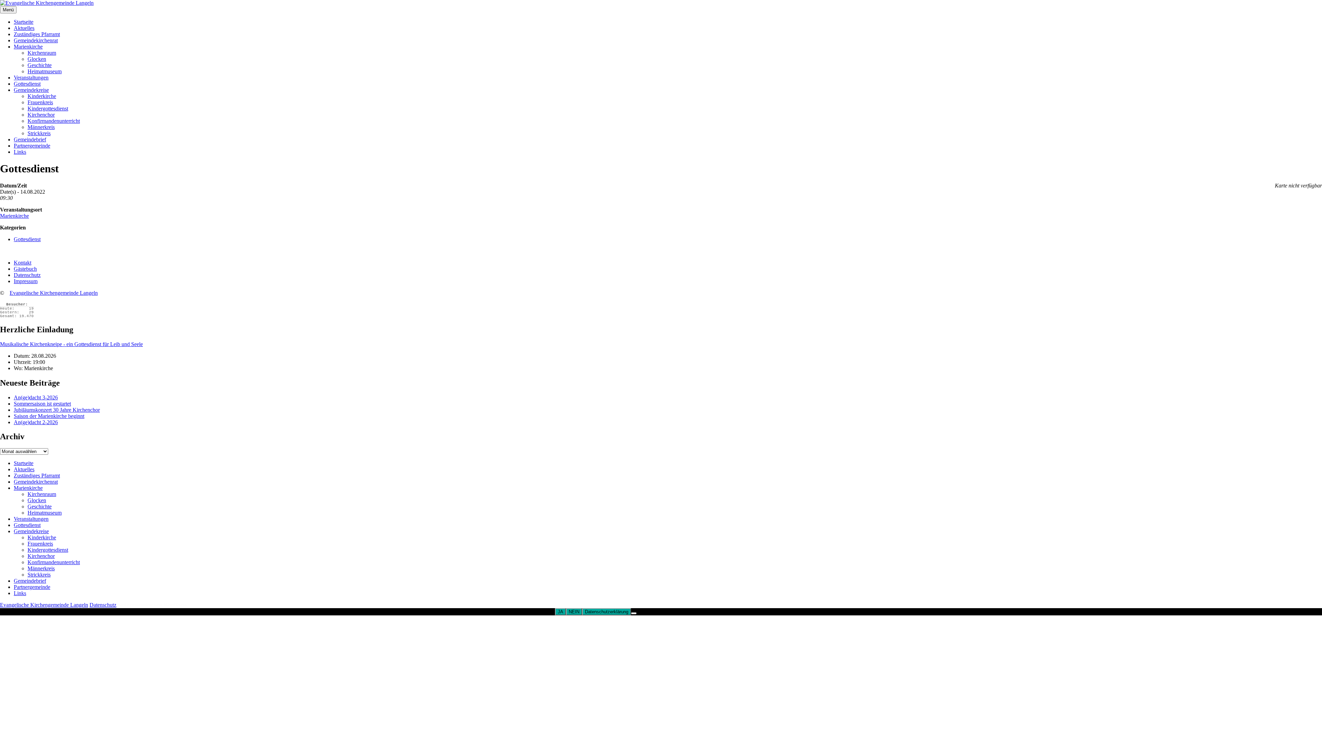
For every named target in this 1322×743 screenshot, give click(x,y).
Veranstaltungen (31, 77)
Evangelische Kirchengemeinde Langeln (54, 293)
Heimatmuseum (45, 71)
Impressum (26, 281)
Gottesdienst (27, 84)
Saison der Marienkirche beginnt (49, 416)
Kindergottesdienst (48, 108)
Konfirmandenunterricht (54, 121)
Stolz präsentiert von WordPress (152, 605)
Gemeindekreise (31, 90)
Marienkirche (28, 47)
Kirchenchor (41, 115)
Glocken (37, 59)
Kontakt (22, 263)
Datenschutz (27, 275)
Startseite (23, 22)
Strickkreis (39, 133)
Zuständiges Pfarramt (37, 34)
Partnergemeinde (32, 146)
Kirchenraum (42, 53)
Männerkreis (41, 127)
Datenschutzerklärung (606, 611)
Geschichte (40, 65)
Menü (8, 9)
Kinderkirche (42, 96)
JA (560, 611)
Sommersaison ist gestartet (42, 404)
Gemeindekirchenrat (36, 40)
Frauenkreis (40, 102)
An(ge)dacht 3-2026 (36, 397)
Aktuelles (24, 28)
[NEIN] (634, 613)
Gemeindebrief (30, 139)
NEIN (574, 611)
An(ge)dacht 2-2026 (36, 422)
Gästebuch (25, 269)
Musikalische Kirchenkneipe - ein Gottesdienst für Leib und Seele (71, 344)
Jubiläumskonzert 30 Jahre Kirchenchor (57, 410)
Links (20, 152)
